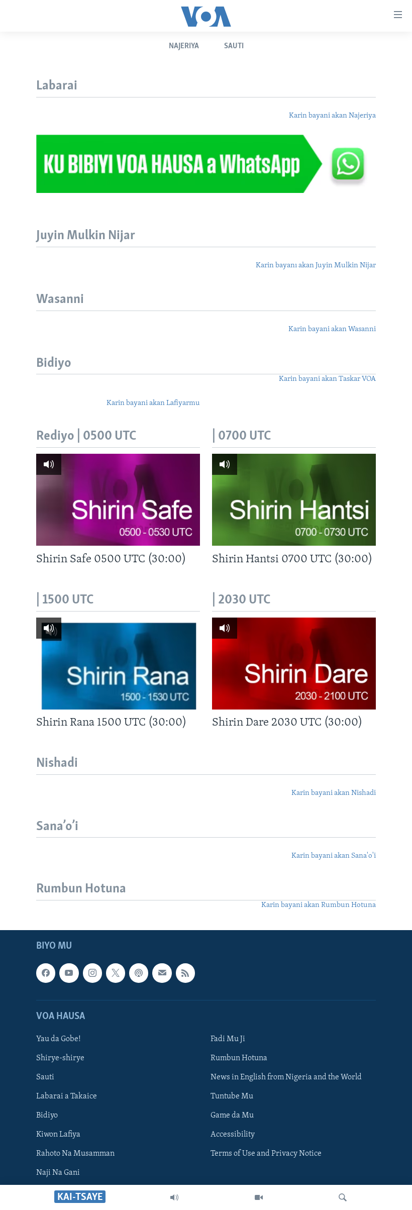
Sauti (234, 46)
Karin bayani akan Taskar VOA (327, 379)
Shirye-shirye (60, 1058)
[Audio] (174, 1197)
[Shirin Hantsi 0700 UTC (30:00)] (294, 500)
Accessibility (233, 1135)
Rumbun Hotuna (239, 1058)
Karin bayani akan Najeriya (332, 116)
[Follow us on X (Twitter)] (115, 973)
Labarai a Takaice (66, 1096)
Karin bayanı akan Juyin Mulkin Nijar (316, 265)
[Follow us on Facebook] (45, 973)
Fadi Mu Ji (228, 1039)
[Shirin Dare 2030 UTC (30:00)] (294, 664)
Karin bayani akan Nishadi (333, 793)
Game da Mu (232, 1116)
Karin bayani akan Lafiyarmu (153, 403)
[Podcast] (138, 973)
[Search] (343, 1197)
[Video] (259, 1197)
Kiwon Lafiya (58, 1135)
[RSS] (185, 973)
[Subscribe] (161, 973)
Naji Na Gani (58, 1173)
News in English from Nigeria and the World (286, 1077)
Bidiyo (47, 1116)
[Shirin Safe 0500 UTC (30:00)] (118, 500)
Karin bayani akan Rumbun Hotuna (318, 905)
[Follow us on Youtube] (68, 973)
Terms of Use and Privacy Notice (266, 1154)
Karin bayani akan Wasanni (332, 329)
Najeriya (184, 46)
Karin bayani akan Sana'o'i (333, 856)
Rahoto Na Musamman (75, 1154)
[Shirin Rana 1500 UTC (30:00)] (118, 664)
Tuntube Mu (232, 1096)
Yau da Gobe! (58, 1039)
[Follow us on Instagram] (92, 973)
